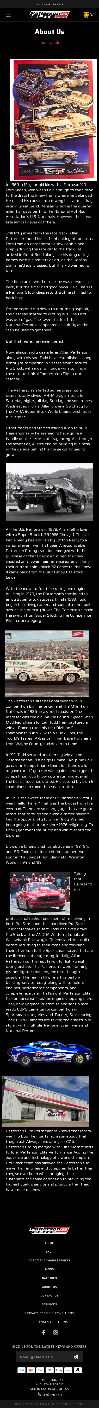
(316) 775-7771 (52, 1394)
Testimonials (49, 42)
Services (49, 1304)
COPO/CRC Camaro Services (49, 1260)
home (49, 1243)
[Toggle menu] (14, 14)
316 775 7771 (54, 4)
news (49, 1269)
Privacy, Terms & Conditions (49, 1313)
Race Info (49, 1278)
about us (49, 1287)
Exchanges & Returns (49, 1322)
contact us (50, 1295)
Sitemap (79, 1404)
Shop (49, 1251)
